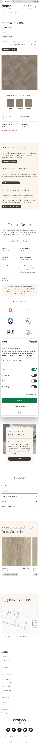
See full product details (10, 130)
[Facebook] (8, 730)
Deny (19, 413)
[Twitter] (19, 730)
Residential (8, 1)
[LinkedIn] (25, 730)
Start (19, 458)
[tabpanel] (19, 485)
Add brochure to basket (10, 183)
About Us (4, 706)
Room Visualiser (6, 664)
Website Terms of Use (27, 737)
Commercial (18, 1)
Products (9, 13)
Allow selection (19, 406)
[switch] (34, 375)
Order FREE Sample (9, 49)
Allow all (19, 400)
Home (3, 13)
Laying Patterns (6, 660)
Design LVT (5, 656)
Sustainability (6, 709)
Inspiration (5, 667)
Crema (35, 571)
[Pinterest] (31, 730)
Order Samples (6, 679)
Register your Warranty (9, 683)
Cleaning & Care (7, 690)
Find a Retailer (6, 686)
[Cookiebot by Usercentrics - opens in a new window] (28, 341)
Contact (4, 702)
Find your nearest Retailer (11, 206)
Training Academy (7, 713)
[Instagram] (14, 730)
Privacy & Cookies (11, 737)
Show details (29, 394)
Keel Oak (5, 571)
